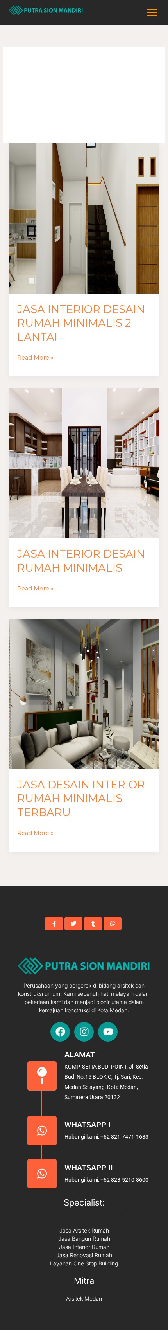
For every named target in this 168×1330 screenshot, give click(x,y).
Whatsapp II (88, 1167)
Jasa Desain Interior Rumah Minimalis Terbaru (81, 798)
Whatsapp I (87, 1124)
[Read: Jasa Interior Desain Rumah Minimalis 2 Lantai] (84, 218)
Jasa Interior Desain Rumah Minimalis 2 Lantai (81, 323)
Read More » (35, 357)
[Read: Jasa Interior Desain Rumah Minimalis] (84, 463)
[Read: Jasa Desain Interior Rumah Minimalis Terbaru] (84, 694)
